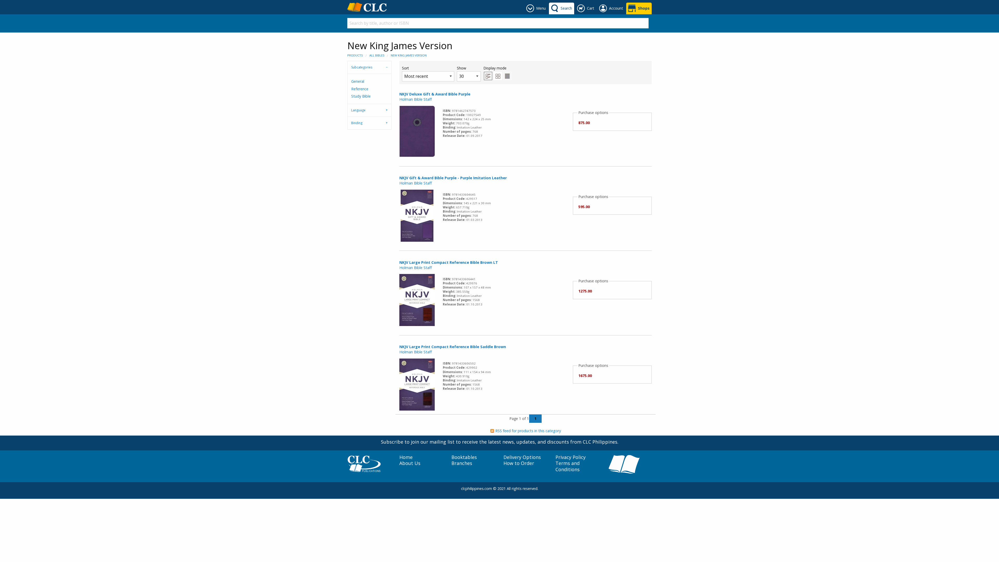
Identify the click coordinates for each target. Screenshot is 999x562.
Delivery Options (522, 457)
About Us (409, 463)
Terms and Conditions (567, 466)
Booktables (464, 457)
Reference (359, 88)
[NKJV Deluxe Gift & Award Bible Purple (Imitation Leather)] (417, 131)
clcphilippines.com (476, 488)
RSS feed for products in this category (528, 430)
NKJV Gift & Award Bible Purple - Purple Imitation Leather (453, 177)
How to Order (518, 463)
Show (461, 68)
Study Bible (361, 96)
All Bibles (376, 55)
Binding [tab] (356, 123)
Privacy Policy (570, 457)
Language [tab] (358, 110)
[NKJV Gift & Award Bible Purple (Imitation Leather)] (417, 215)
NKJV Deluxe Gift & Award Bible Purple (434, 94)
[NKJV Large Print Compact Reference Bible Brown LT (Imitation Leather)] (417, 299)
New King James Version (409, 55)
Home (406, 457)
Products (355, 55)
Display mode (495, 68)
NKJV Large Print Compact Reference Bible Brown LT (448, 262)
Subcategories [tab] (361, 67)
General (357, 81)
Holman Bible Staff (415, 99)
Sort (405, 68)
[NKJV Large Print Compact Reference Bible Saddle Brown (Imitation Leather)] (417, 384)
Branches (461, 463)
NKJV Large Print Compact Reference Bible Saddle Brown (452, 346)
